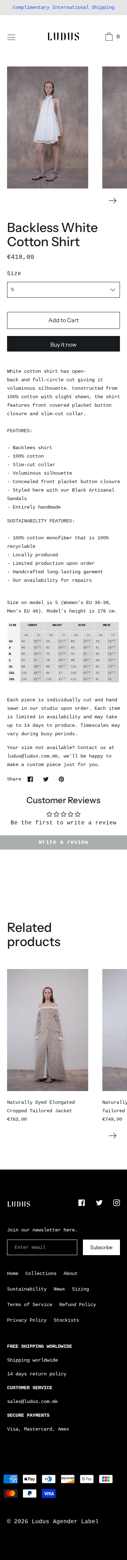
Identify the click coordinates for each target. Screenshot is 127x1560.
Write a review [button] (63, 842)
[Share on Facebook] (30, 779)
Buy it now (63, 344)
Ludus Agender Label (65, 1522)
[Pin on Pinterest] (61, 779)
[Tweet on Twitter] (46, 779)
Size (14, 274)
